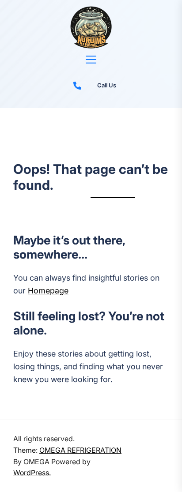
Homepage (48, 290)
